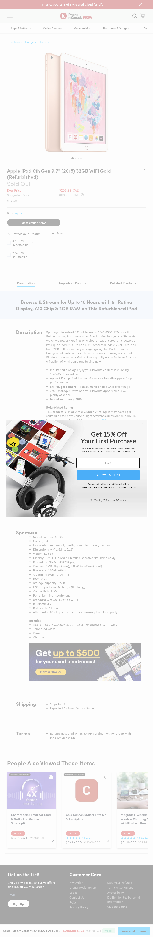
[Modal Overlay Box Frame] (77, 468)
